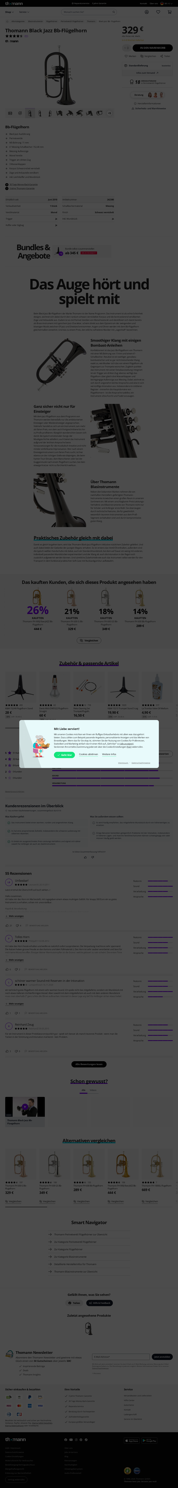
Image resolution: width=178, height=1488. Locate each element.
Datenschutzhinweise (141, 763)
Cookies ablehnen (88, 754)
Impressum (123, 763)
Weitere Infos (109, 754)
